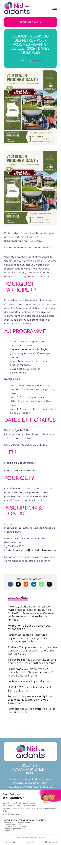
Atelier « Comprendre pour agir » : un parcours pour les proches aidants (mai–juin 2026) (32, 650)
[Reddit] (26, 584)
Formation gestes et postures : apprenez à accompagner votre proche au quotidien (29, 638)
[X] (18, 584)
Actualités (37, 61)
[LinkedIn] (34, 584)
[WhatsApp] (41, 584)
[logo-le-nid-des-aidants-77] (17, 3)
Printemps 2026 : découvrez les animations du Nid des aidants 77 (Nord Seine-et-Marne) (30, 672)
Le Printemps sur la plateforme (28, 681)
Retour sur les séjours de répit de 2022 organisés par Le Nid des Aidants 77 (30, 700)
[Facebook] (10, 584)
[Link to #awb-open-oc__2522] (54, 8)
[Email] (49, 584)
